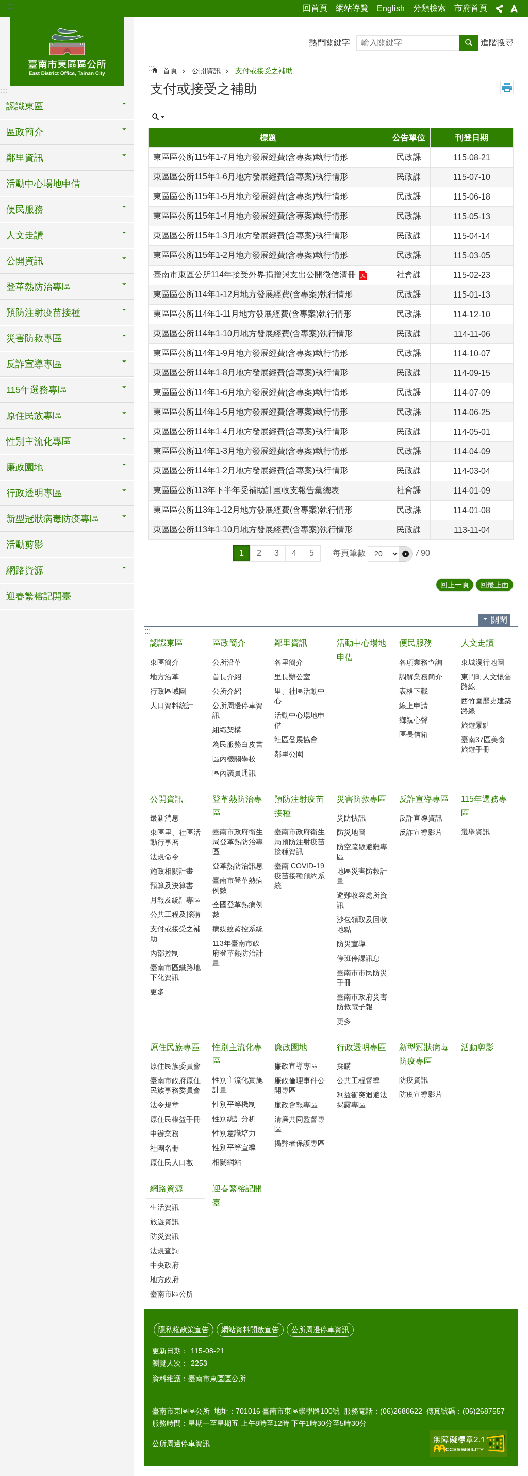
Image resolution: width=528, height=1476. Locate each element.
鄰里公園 (288, 754)
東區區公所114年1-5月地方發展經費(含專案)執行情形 (250, 411)
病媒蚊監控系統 (237, 929)
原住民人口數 (171, 1162)
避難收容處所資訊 (362, 900)
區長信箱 (413, 734)
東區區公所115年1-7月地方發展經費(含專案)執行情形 (250, 157)
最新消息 (164, 818)
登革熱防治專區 (237, 806)
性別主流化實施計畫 (237, 1085)
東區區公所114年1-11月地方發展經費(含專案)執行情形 (252, 313)
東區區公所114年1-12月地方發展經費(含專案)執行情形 (253, 294)
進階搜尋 (497, 42)
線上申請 (413, 705)
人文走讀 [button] (24, 235)
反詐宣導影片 (420, 832)
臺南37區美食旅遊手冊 (483, 744)
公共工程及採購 (175, 914)
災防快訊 (351, 818)
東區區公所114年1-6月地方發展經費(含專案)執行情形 (250, 392)
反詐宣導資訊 (420, 818)
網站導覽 (352, 8)
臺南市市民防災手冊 (362, 978)
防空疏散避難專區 (362, 852)
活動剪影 (24, 544)
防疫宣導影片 (420, 1094)
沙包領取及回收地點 (362, 924)
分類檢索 (429, 8)
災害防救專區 (361, 799)
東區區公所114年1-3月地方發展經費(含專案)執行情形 (250, 451)
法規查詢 (164, 1251)
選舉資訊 (475, 832)
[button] (406, 554)
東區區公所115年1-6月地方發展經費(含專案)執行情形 (250, 176)
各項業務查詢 (420, 662)
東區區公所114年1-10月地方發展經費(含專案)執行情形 (253, 333)
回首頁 (315, 8)
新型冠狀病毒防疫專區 (424, 1054)
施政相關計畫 (171, 871)
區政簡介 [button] (24, 132)
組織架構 (226, 730)
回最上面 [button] (494, 585)
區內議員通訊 (234, 773)
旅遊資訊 (164, 1222)
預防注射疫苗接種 (299, 806)
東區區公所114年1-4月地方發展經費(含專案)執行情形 (250, 431)
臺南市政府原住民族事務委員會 (175, 1085)
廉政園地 (290, 1047)
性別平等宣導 (234, 1147)
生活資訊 (164, 1207)
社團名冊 (164, 1148)
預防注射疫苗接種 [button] (43, 312)
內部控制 (164, 953)
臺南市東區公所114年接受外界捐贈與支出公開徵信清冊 (254, 274)
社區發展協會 (296, 739)
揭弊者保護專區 (299, 1143)
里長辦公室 (292, 677)
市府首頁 (470, 8)
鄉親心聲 (413, 720)
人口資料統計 (171, 705)
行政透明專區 (361, 1047)
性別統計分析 (234, 1118)
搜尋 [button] (468, 43)
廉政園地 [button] (24, 467)
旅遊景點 (475, 725)
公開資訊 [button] (24, 261)
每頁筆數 (349, 553)
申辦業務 (164, 1133)
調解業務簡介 (420, 677)
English (391, 8)
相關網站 (226, 1162)
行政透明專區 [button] (34, 493)
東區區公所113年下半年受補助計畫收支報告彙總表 (246, 490)
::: (11, 6)
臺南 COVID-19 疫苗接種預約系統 (299, 876)
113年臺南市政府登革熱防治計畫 (237, 953)
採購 (344, 1066)
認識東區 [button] (24, 106)
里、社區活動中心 (299, 696)
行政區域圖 (168, 691)
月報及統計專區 (175, 900)
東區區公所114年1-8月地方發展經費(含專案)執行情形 (250, 372)
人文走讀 (477, 642)
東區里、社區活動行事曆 (175, 837)
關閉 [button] (499, 619)
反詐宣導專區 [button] (34, 364)
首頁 (170, 71)
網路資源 (166, 1188)
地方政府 (164, 1279)
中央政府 (164, 1265)
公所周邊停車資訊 (237, 710)
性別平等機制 (234, 1104)
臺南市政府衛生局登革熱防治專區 (237, 842)
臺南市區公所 (171, 1294)
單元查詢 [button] (158, 117)
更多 (157, 992)
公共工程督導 (358, 1080)
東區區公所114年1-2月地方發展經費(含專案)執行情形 (250, 470)
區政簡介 (228, 642)
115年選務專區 (484, 806)
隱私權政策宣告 (183, 1329)
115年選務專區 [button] (36, 390)
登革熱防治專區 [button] (38, 287)
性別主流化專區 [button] (38, 441)
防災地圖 (351, 832)
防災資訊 (164, 1236)
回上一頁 (454, 585)
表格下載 (413, 691)
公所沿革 (226, 662)
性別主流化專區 (237, 1054)
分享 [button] (499, 9)
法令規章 (164, 1105)
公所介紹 (226, 691)
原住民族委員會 (175, 1066)
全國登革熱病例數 (237, 909)
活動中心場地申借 (43, 183)
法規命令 (164, 856)
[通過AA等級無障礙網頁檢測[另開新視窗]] (468, 1443)
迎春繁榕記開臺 (38, 596)
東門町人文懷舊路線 (486, 682)
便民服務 (415, 642)
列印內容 (507, 87)
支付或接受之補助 (264, 71)
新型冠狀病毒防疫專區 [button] (52, 519)
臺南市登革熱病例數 (237, 885)
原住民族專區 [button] (34, 416)
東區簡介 (164, 662)
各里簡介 (288, 662)
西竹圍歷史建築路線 (486, 706)
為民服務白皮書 (237, 744)
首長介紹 (226, 677)
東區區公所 (67, 50)
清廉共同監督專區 (299, 1124)
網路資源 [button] (24, 570)
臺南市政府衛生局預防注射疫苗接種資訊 (299, 842)
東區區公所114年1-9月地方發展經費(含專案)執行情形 (250, 353)
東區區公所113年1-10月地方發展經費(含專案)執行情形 (253, 529)
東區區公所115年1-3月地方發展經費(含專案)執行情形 (250, 235)
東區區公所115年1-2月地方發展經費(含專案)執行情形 (250, 255)
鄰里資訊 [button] (24, 158)
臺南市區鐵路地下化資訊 (175, 972)
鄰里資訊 (290, 642)
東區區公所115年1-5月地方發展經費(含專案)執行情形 (250, 196)
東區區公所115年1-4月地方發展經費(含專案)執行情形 (250, 215)
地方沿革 (164, 677)
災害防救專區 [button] (34, 338)
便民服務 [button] (24, 209)
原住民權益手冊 (175, 1119)
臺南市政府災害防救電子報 (362, 1002)
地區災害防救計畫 (362, 876)
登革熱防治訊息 (237, 866)
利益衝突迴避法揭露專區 (362, 1100)
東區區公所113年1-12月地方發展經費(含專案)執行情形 (253, 509)
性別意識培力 (234, 1133)
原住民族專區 (175, 1047)
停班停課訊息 (358, 958)
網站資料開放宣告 (250, 1329)
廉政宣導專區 (296, 1066)
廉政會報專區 (296, 1105)
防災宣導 (351, 944)
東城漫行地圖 (482, 662)
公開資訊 (206, 71)
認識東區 (166, 642)
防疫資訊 (413, 1080)
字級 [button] (514, 9)
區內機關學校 (234, 759)
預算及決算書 (171, 885)
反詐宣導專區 (424, 799)
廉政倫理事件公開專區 (299, 1085)
